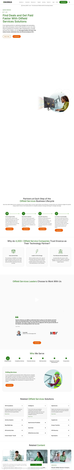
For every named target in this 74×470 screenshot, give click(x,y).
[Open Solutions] (23, 2)
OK (36, 464)
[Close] (41, 462)
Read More (7, 413)
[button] (69, 2)
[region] (22, 464)
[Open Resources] (35, 2)
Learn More (17, 326)
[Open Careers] (50, 2)
